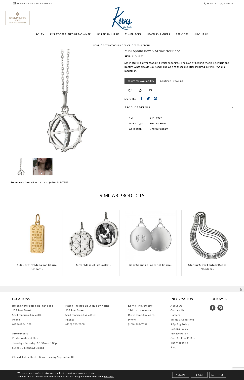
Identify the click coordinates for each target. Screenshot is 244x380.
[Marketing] (151, 209)
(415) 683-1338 (22, 324)
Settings (217, 374)
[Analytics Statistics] (151, 204)
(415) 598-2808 (75, 324)
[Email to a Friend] (150, 90)
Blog (173, 347)
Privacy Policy (179, 333)
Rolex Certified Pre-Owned (70, 34)
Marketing (94, 209)
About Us (201, 34)
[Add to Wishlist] (129, 90)
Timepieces (133, 34)
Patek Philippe (108, 34)
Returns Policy (179, 328)
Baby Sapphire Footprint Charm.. (150, 264)
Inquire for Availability (140, 80)
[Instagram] (220, 308)
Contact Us (177, 310)
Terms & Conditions (182, 319)
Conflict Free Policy (182, 338)
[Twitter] (148, 98)
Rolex (40, 34)
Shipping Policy (179, 324)
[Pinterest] (155, 98)
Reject (199, 374)
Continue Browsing (171, 80)
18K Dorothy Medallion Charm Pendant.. (37, 266)
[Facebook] (141, 98)
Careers (175, 314)
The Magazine (179, 342)
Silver (127, 45)
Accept (180, 374)
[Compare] (140, 90)
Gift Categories (112, 45)
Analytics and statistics (98, 204)
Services (182, 34)
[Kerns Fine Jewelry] (122, 18)
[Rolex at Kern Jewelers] (239, 10)
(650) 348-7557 (58, 182)
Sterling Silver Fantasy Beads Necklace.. (207, 266)
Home (96, 45)
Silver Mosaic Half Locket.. (93, 264)
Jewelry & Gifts (158, 34)
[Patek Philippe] (17, 18)
